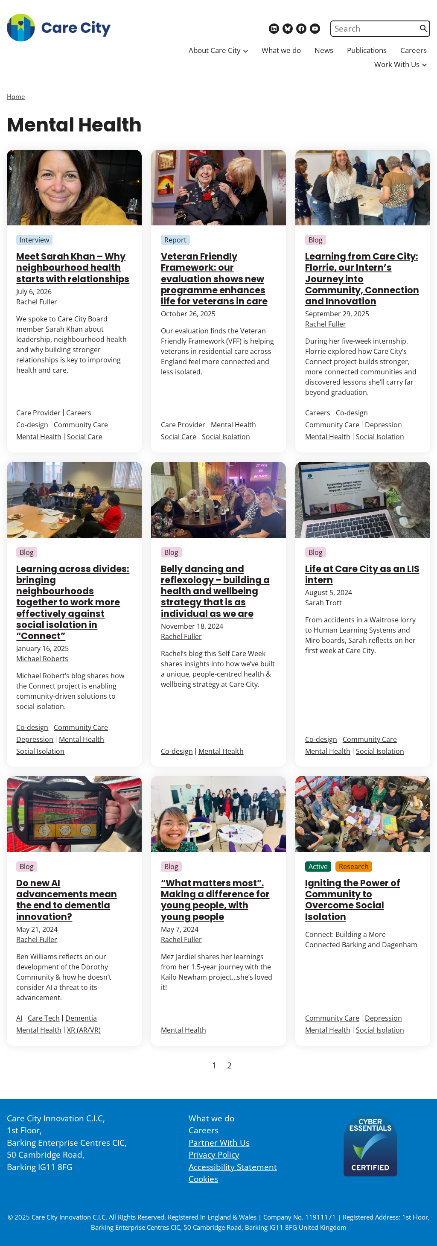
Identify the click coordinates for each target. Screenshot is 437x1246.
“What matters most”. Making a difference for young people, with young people (215, 900)
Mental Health (38, 436)
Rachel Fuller (36, 301)
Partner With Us (219, 1142)
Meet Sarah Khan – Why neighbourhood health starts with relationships (72, 267)
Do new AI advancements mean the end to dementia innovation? (66, 900)
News (324, 50)
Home (16, 96)
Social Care (84, 436)
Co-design (32, 424)
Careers (413, 50)
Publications (367, 50)
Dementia (81, 1018)
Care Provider (38, 412)
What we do (281, 50)
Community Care (81, 424)
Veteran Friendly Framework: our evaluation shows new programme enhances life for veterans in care (214, 278)
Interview (34, 240)
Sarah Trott (323, 602)
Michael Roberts (42, 658)
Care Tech (44, 1018)
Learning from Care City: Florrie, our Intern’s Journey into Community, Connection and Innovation (362, 278)
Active (318, 866)
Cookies (203, 1179)
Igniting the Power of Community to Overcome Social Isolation (352, 900)
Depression (383, 424)
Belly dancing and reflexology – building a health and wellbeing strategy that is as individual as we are (215, 591)
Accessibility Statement (233, 1167)
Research (354, 866)
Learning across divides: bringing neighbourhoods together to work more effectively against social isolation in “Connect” (72, 602)
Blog (316, 240)
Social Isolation (226, 436)
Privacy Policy (214, 1154)
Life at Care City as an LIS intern (362, 574)
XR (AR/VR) (84, 1030)
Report (175, 240)
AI (19, 1018)
